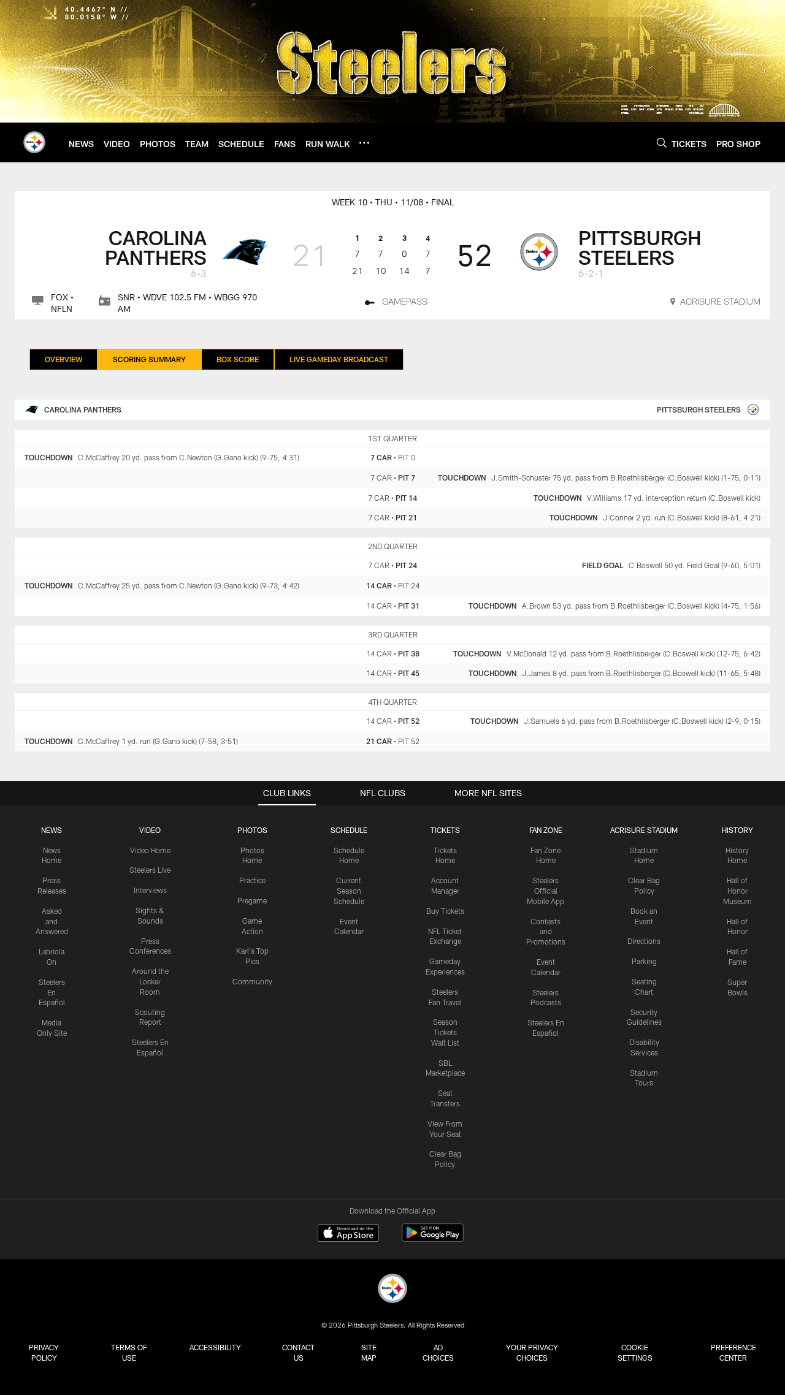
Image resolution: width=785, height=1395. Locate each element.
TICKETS (445, 830)
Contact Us (298, 1352)
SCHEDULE (349, 830)
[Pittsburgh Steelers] (392, 1290)
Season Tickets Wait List (445, 1032)
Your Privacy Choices (532, 1352)
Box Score (237, 359)
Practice (252, 880)
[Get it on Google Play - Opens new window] (432, 1239)
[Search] (662, 142)
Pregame (252, 900)
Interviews (150, 890)
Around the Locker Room (150, 981)
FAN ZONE (545, 830)
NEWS (51, 830)
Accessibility (215, 1347)
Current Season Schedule (349, 890)
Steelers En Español (52, 992)
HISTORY (737, 830)
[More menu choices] (364, 143)
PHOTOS (252, 830)
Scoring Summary (149, 359)
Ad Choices (438, 1352)
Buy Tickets (445, 911)
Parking (644, 961)
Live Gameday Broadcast (338, 359)
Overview (63, 359)
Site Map (369, 1352)
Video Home (150, 850)
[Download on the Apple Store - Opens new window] (348, 1234)
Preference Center (733, 1352)
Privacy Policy (44, 1352)
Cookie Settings (635, 1352)
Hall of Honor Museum (737, 890)
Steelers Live (149, 869)
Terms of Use (129, 1352)
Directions (644, 941)
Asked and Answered (52, 921)
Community (252, 981)
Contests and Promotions (545, 931)
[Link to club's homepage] (34, 142)
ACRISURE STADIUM (644, 830)
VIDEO (150, 830)
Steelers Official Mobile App (545, 890)
